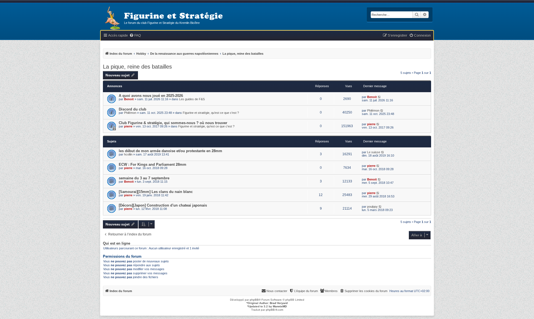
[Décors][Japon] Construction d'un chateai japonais (163, 205)
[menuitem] (135, 35)
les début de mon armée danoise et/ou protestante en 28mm (170, 151)
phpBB (254, 299)
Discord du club (132, 109)
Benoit (129, 99)
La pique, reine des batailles (137, 66)
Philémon (130, 112)
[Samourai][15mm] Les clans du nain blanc (156, 192)
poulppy (372, 206)
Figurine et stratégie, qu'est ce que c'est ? (211, 112)
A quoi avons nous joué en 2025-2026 (151, 96)
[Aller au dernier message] (379, 97)
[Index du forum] (112, 18)
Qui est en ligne (116, 243)
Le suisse (373, 152)
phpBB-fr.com (274, 309)
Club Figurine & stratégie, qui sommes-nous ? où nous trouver (173, 123)
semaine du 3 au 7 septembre (144, 178)
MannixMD (280, 306)
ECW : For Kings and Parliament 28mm (152, 164)
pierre (128, 126)
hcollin (128, 154)
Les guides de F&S (192, 99)
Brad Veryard (279, 303)
